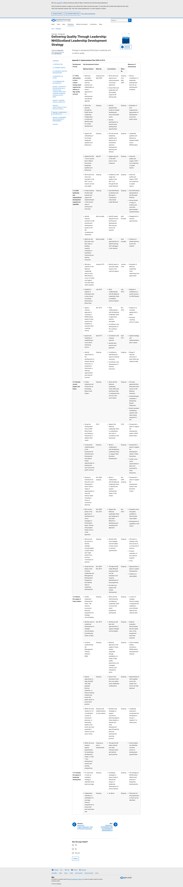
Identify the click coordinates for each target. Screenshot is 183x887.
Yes (76, 845)
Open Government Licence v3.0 (76, 879)
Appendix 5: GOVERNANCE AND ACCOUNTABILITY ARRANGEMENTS (59, 119)
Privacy (96, 873)
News (63, 24)
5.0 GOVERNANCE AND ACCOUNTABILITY (58, 82)
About (52, 24)
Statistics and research (82, 24)
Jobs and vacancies (88, 873)
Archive (60, 873)
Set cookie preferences (88, 13)
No (76, 849)
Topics (58, 24)
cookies (58, 3)
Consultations (93, 24)
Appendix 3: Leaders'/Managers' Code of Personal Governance (60, 107)
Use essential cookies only (72, 13)
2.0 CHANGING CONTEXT (59, 67)
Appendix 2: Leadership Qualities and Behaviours (59, 101)
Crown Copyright (78, 873)
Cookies (71, 873)
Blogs (100, 24)
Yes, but (77, 853)
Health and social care (59, 52)
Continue (75, 858)
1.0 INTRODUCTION (58, 64)
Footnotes (55, 124)
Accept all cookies (57, 13)
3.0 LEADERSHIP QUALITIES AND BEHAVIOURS (60, 72)
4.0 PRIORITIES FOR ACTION (58, 77)
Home (52, 28)
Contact (66, 873)
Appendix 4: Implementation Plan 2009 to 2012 (60, 113)
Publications (70, 24)
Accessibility (54, 873)
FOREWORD (56, 61)
